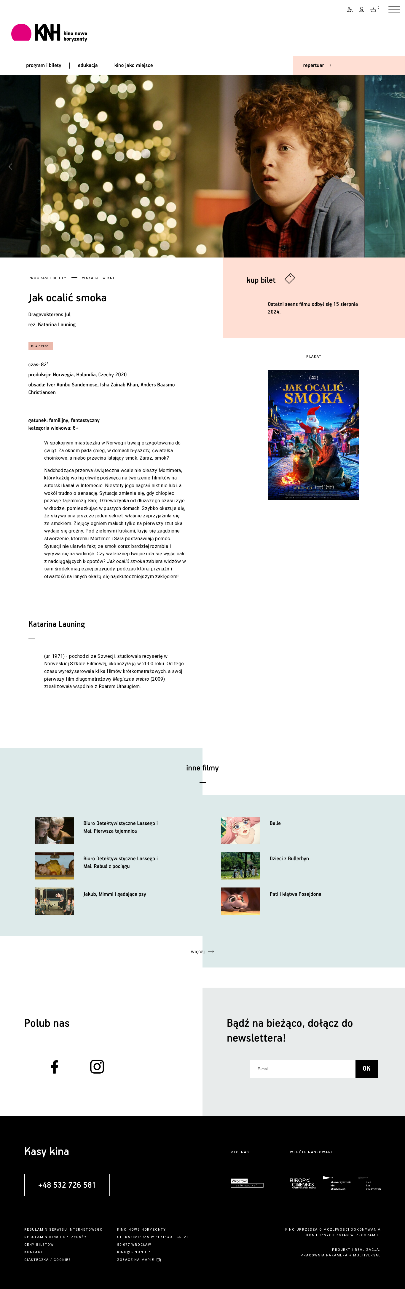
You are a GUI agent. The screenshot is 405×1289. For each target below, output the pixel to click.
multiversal (367, 1255)
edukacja (88, 65)
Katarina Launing (57, 325)
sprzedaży (75, 1237)
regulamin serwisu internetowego (63, 1230)
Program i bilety (47, 278)
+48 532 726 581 (67, 1185)
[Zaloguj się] (362, 9)
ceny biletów (39, 1245)
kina (54, 1237)
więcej (198, 951)
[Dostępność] (347, 9)
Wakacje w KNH (99, 278)
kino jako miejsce (133, 65)
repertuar (313, 65)
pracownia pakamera (324, 1255)
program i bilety (43, 65)
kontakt (33, 1252)
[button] (394, 166)
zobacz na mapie (135, 1260)
